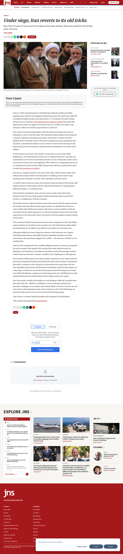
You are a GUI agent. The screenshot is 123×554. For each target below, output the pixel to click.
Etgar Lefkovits (38, 443)
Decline (111, 546)
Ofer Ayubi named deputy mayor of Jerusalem (17, 447)
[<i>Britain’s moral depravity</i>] (115, 75)
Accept (96, 546)
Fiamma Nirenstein (96, 67)
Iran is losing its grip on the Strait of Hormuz (104, 439)
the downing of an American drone (49, 122)
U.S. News (35, 434)
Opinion (46, 2)
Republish (32, 37)
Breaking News (12, 419)
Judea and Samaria (69, 7)
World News (36, 463)
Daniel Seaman (97, 442)
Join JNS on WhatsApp (106, 94)
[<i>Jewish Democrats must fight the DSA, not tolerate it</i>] (115, 51)
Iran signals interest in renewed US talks (17, 440)
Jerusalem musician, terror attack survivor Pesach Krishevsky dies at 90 (17, 433)
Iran (87, 7)
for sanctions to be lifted (29, 168)
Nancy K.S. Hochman (109, 470)
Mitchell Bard (108, 458)
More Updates (9, 474)
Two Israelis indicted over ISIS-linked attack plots (16, 460)
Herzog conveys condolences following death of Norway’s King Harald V (17, 468)
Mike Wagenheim (67, 441)
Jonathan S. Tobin (96, 54)
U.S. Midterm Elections (47, 7)
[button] (11, 36)
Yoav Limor (8, 33)
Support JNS (114, 2)
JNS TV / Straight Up (98, 436)
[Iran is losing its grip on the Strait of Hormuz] (106, 428)
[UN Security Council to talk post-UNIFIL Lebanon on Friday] (76, 425)
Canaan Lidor (37, 472)
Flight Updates (58, 7)
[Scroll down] (27, 474)
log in (40, 380)
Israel (16, 2)
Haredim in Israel (79, 7)
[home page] (7, 3)
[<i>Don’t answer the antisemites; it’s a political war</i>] (115, 62)
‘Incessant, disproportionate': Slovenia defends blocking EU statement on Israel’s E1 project (45, 468)
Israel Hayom (41, 301)
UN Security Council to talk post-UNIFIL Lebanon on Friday (76, 438)
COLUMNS (98, 447)
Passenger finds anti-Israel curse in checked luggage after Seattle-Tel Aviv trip (46, 439)
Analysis (37, 2)
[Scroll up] (24, 474)
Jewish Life (63, 2)
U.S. (22, 2)
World (29, 2)
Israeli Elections (35, 7)
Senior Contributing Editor (97, 59)
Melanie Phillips (95, 75)
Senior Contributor (95, 71)
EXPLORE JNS (17, 412)
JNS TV (54, 2)
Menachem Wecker (68, 476)
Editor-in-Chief (93, 7)
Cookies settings (82, 546)
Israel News (65, 434)
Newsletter (93, 3)
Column (105, 452)
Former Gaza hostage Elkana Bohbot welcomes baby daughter (17, 425)
